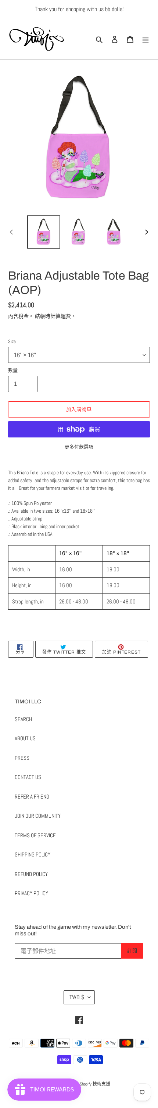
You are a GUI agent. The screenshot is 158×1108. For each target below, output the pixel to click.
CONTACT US (28, 776)
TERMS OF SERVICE (35, 835)
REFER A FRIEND (32, 796)
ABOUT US (25, 738)
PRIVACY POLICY (31, 893)
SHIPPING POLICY (32, 854)
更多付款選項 (79, 447)
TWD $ (76, 997)
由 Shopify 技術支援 (92, 1084)
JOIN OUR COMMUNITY (38, 815)
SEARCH (23, 719)
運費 (66, 316)
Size (12, 341)
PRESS (22, 757)
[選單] (145, 39)
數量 (13, 370)
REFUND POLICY (31, 873)
